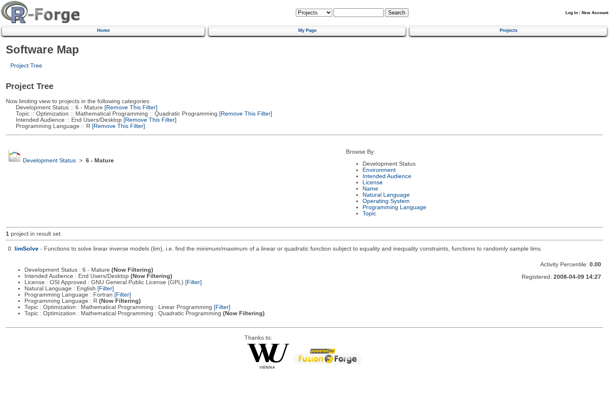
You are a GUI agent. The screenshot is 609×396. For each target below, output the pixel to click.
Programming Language (394, 207)
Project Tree (26, 66)
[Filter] (193, 282)
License (372, 182)
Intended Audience (386, 176)
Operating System (386, 201)
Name (370, 189)
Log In (572, 12)
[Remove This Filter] (130, 107)
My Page (307, 30)
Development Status (49, 160)
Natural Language (386, 195)
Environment (379, 170)
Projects (508, 30)
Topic (369, 213)
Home (103, 30)
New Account (595, 12)
